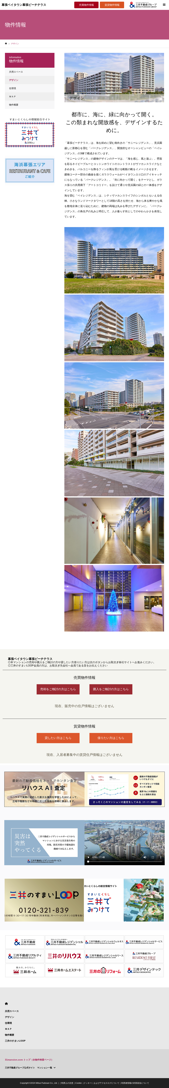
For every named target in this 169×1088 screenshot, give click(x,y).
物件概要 (13, 104)
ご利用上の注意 (66, 1083)
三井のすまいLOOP (15, 1040)
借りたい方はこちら (111, 738)
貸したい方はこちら (58, 738)
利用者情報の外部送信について (135, 1083)
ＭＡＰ (12, 96)
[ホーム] (6, 43)
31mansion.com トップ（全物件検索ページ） (29, 1059)
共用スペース (16, 71)
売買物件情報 (86, 4)
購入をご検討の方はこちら (111, 689)
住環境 (12, 88)
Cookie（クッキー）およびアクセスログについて (97, 1083)
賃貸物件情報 (112, 4)
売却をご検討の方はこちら (58, 689)
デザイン (13, 80)
